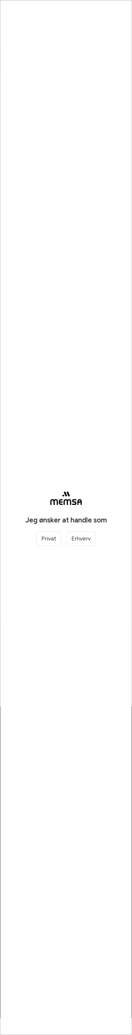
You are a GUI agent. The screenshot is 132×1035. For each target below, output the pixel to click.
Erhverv (81, 538)
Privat (48, 538)
